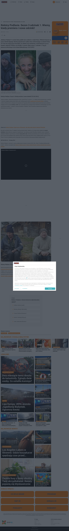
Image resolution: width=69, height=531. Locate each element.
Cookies (21, 285)
